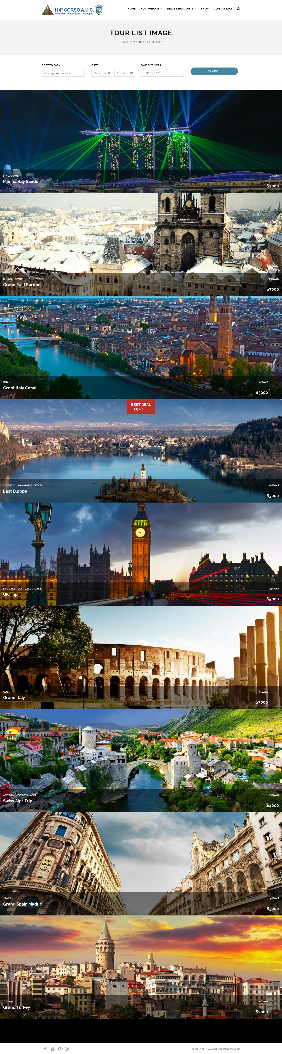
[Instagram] (65, 1049)
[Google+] (58, 1049)
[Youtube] (51, 1049)
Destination (51, 65)
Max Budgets (151, 65)
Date (94, 65)
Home (124, 42)
